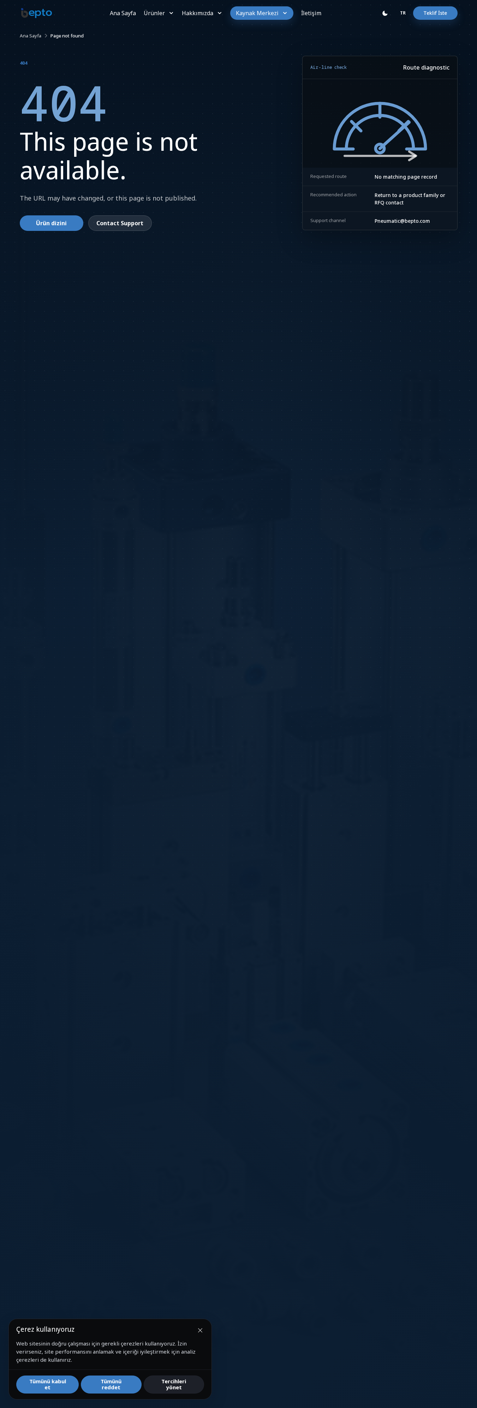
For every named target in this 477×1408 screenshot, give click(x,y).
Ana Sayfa (123, 13)
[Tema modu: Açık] (385, 13)
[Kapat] (200, 1330)
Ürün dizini (51, 223)
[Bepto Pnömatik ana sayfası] (36, 13)
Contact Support (119, 223)
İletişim (311, 13)
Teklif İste (435, 13)
